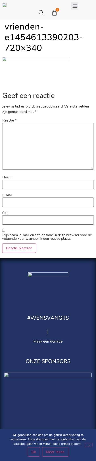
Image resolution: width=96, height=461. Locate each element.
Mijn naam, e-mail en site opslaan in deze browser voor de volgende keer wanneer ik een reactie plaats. (47, 236)
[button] (74, 6)
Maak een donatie (48, 341)
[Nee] (89, 445)
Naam (6, 177)
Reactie (9, 120)
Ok (33, 452)
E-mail (7, 195)
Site (5, 213)
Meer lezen (55, 452)
